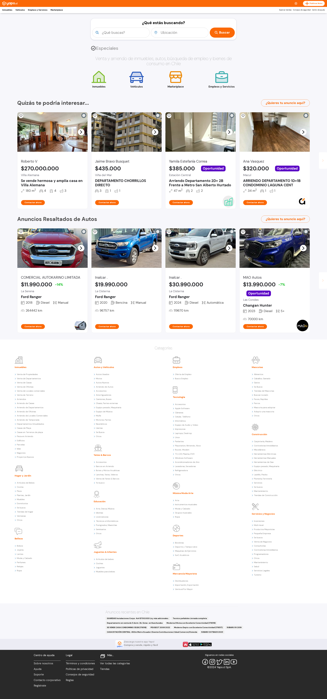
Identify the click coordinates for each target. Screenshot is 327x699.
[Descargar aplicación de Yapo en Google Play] (206, 644)
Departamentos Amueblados (30, 424)
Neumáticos (101, 424)
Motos (99, 378)
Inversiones (259, 521)
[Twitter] (219, 661)
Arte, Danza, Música (105, 508)
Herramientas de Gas (264, 462)
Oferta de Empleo (183, 374)
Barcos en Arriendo (105, 466)
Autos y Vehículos (104, 367)
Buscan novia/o (261, 395)
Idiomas (99, 512)
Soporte (39, 674)
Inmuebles (7, 10)
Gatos (257, 382)
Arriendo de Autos (104, 386)
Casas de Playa (24, 428)
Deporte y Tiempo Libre (186, 546)
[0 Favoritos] (21, 232)
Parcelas (21, 444)
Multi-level (259, 525)
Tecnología (179, 397)
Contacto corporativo (47, 680)
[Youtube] (233, 661)
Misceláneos (259, 449)
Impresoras (180, 429)
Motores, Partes (103, 420)
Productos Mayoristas (264, 529)
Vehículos (20, 10)
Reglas (70, 680)
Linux (177, 437)
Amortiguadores (103, 395)
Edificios (21, 440)
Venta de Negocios (263, 541)
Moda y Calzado (24, 558)
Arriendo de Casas (25, 403)
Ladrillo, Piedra (260, 474)
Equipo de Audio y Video (186, 425)
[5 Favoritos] (243, 116)
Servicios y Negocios (263, 513)
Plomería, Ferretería (263, 478)
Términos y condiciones (80, 663)
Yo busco (100, 482)
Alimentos (258, 374)
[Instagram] (212, 661)
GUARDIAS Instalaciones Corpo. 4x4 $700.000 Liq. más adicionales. (138, 618)
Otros (19, 520)
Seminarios (101, 529)
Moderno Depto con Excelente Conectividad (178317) (198, 627)
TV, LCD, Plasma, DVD (185, 454)
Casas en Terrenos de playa (30, 432)
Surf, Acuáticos (182, 555)
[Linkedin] (226, 661)
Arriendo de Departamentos (30, 407)
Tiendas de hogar (25, 511)
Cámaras (179, 412)
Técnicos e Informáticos (107, 521)
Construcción (259, 434)
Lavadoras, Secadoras (185, 466)
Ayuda (37, 669)
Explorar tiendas (285, 10)
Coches (99, 563)
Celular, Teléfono (182, 416)
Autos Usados (102, 374)
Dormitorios (22, 503)
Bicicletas (179, 542)
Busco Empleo (181, 378)
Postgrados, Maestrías (106, 525)
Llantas (99, 428)
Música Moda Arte (183, 493)
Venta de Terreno (25, 395)
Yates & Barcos (102, 455)
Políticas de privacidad (79, 669)
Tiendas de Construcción (266, 495)
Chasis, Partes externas (107, 403)
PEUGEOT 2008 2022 (160, 627)
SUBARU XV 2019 (234, 627)
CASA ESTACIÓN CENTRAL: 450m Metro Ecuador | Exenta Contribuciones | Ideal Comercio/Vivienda (152, 632)
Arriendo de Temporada (28, 420)
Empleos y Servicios (37, 10)
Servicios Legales (262, 570)
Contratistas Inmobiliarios (266, 445)
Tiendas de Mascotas (264, 391)
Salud (256, 566)
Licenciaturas (102, 517)
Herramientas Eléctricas (265, 454)
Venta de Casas (24, 382)
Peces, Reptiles (261, 399)
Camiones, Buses (104, 399)
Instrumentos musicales (186, 504)
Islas (19, 448)
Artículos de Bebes (25, 482)
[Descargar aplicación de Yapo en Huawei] (185, 644)
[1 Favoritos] (95, 232)
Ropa (19, 570)
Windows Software (184, 458)
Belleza (19, 538)
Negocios (21, 453)
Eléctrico (258, 470)
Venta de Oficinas (25, 386)
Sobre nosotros (43, 663)
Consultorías (260, 545)
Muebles (21, 499)
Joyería (20, 550)
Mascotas (257, 367)
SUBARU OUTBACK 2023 (212, 632)
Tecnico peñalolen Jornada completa (190, 618)
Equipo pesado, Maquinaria (108, 407)
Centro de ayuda (318, 10)
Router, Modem (182, 449)
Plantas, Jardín (23, 495)
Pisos (19, 491)
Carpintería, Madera (263, 441)
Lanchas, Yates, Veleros (107, 474)
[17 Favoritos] (95, 116)
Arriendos (21, 399)
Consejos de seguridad (302, 10)
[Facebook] (205, 661)
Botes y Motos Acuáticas (108, 470)
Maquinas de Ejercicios (185, 551)
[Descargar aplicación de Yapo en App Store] (194, 644)
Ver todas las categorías (115, 663)
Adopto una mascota (264, 411)
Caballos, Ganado (262, 378)
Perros (257, 403)
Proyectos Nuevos (25, 457)
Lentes (20, 554)
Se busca (21, 507)
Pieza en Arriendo (25, 436)
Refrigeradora (181, 470)
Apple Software (182, 408)
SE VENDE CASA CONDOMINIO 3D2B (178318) (127, 627)
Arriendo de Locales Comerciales (32, 415)
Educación (100, 501)
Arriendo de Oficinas (26, 411)
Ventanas (21, 516)
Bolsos (20, 545)
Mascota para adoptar (264, 407)
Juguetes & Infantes (105, 552)
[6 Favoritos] (21, 116)
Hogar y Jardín (23, 475)
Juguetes (100, 567)
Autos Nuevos (102, 382)
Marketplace (57, 10)
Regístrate (40, 685)
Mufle (98, 415)
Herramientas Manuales (265, 458)
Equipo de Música (104, 411)
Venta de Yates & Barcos (107, 478)
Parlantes (179, 441)
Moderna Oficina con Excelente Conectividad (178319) (191, 623)
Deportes (178, 535)
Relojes (20, 566)
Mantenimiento (261, 491)
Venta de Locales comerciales (31, 391)
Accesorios (101, 391)
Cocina (20, 487)
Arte (177, 500)
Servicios (258, 482)
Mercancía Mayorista (185, 573)
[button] (81, 132)
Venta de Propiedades (27, 374)
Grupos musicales (183, 512)
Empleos (177, 367)
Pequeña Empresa (262, 533)
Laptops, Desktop (183, 433)
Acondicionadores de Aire (187, 462)
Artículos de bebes (105, 559)
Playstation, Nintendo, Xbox (188, 445)
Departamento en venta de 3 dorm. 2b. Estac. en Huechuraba (134, 623)
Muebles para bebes (105, 571)
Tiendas (104, 669)
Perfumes (21, 562)
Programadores (261, 554)
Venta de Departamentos (29, 378)
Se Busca (100, 432)
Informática (180, 421)
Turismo (257, 574)
